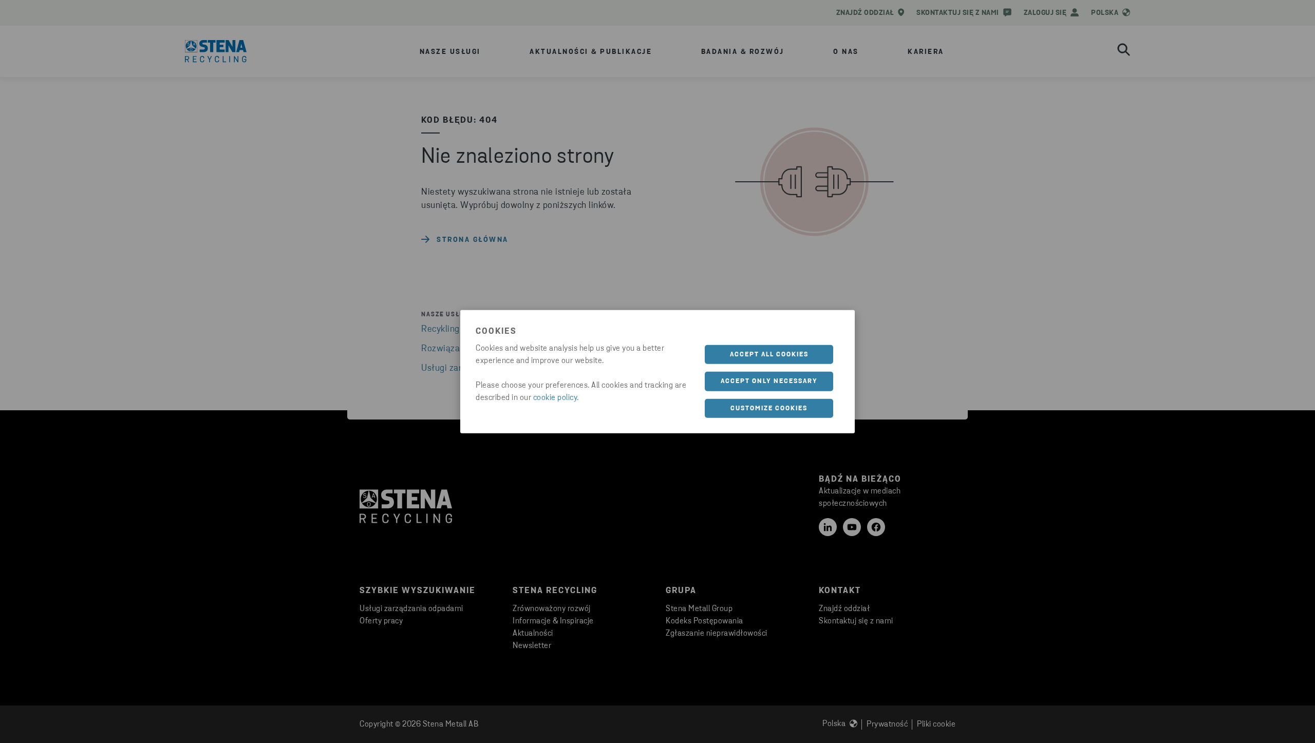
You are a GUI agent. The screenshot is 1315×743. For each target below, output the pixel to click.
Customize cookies (768, 408)
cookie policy (555, 397)
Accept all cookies (769, 354)
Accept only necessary (769, 381)
